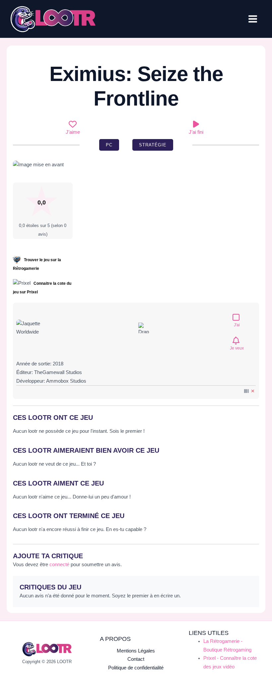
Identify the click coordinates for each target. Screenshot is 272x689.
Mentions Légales (136, 650)
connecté (59, 564)
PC (109, 144)
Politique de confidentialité (136, 667)
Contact (135, 659)
